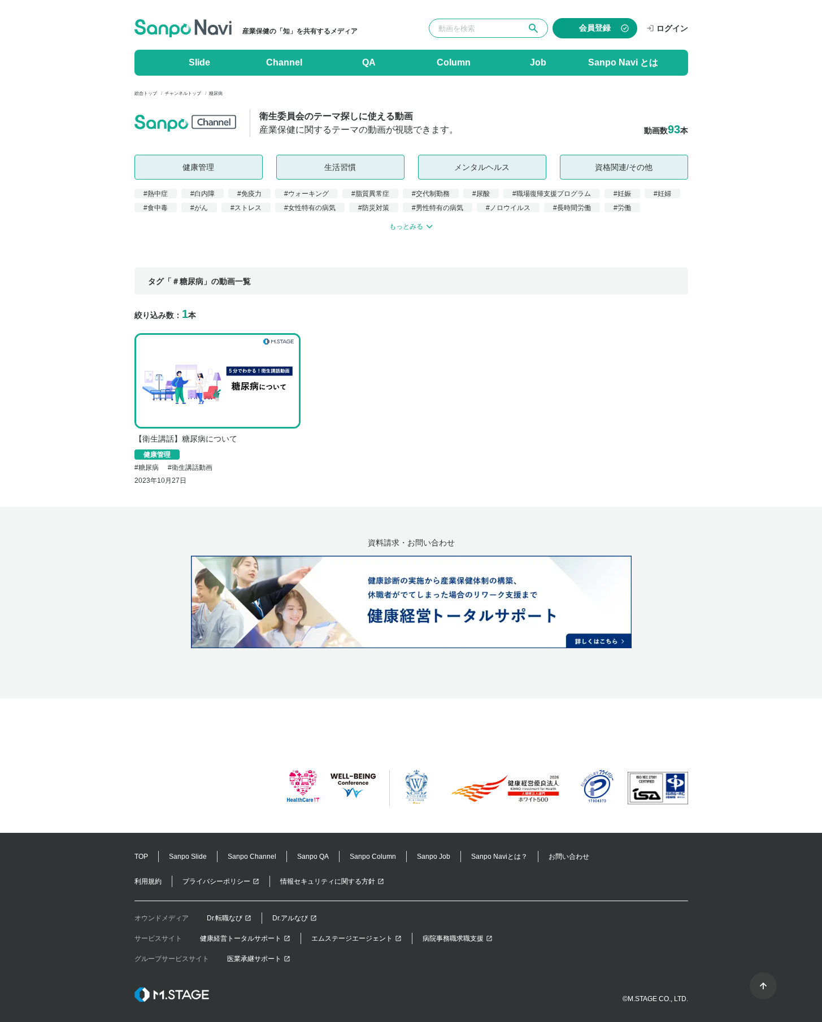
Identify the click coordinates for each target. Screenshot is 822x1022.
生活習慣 (340, 167)
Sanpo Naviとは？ (499, 856)
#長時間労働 (572, 208)
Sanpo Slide (188, 856)
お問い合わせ (569, 856)
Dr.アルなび (290, 918)
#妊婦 (662, 194)
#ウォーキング (306, 194)
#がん (199, 208)
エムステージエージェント (352, 938)
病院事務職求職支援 (453, 938)
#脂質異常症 (370, 194)
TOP (141, 856)
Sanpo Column (373, 856)
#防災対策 (373, 208)
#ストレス (246, 208)
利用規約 (148, 881)
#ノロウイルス (508, 208)
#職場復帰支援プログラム (551, 194)
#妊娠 (622, 194)
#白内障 (202, 194)
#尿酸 (481, 194)
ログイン (672, 28)
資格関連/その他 (624, 167)
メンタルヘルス (482, 167)
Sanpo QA (313, 856)
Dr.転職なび (224, 918)
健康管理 (198, 167)
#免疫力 (249, 194)
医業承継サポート (254, 958)
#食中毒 (155, 208)
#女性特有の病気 (310, 208)
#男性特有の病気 (437, 208)
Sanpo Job (433, 856)
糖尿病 (148, 467)
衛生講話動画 (192, 467)
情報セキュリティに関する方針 (327, 881)
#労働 (622, 208)
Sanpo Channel (252, 856)
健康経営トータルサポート (240, 938)
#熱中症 (155, 194)
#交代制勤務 (431, 194)
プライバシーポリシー (216, 881)
